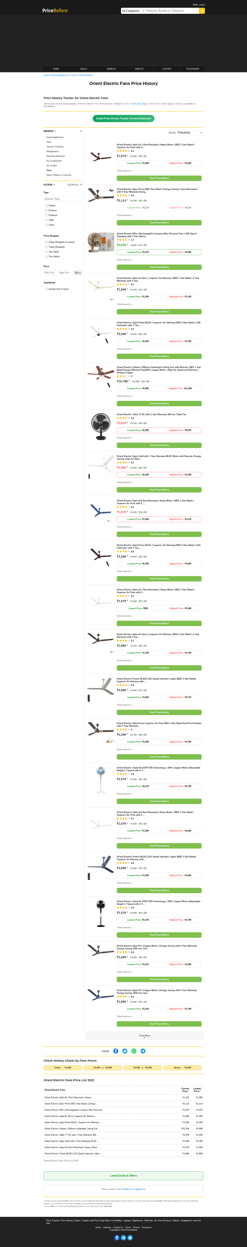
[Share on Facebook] (115, 1053)
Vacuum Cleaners (55, 146)
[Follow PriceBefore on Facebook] (117, 1240)
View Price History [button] (159, 178)
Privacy (136, 1227)
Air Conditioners (54, 161)
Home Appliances (55, 137)
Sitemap (107, 1227)
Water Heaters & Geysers (59, 175)
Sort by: (172, 132)
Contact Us (118, 1227)
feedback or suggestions (134, 1189)
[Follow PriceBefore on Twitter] (130, 1240)
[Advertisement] (123, 40)
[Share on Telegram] (143, 1053)
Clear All (73, 184)
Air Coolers (52, 165)
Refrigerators (53, 151)
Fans (49, 170)
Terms (128, 1227)
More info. (108, 1206)
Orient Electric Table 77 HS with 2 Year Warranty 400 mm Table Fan (151, 414)
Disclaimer (147, 1227)
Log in (202, 4)
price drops (142, 103)
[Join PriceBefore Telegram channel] (123, 1240)
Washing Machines (56, 156)
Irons (49, 142)
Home (98, 1227)
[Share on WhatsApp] (133, 1053)
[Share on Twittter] (124, 1053)
